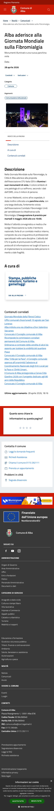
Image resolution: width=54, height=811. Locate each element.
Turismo (5, 620)
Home (5, 20)
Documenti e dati (9, 586)
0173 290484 (11, 727)
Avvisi (4, 680)
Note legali (6, 775)
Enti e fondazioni (9, 575)
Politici (4, 579)
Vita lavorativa (8, 606)
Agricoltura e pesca (10, 659)
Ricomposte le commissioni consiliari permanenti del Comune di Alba (22, 339)
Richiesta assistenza (10, 755)
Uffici (4, 571)
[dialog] (27, 794)
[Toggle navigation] (5, 9)
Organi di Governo (9, 564)
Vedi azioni (22, 75)
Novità (14, 20)
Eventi (4, 692)
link (49, 796)
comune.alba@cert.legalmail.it (19, 724)
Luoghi (4, 696)
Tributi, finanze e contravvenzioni (16, 645)
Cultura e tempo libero (11, 603)
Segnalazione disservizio (12, 748)
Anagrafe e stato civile (11, 599)
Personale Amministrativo (13, 582)
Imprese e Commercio (11, 610)
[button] (27, 806)
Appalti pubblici (8, 613)
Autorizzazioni (8, 655)
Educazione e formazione (12, 638)
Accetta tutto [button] (18, 801)
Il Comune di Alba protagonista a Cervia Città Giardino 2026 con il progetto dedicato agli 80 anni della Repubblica (26, 376)
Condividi (9, 75)
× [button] (51, 781)
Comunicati (25, 20)
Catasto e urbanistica (11, 617)
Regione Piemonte (11, 2)
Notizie (5, 672)
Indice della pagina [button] (16, 136)
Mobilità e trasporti (10, 624)
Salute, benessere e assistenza (15, 652)
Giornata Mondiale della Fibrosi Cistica (23, 316)
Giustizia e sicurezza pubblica (14, 641)
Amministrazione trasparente (14, 768)
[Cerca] (48, 9)
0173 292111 (23, 731)
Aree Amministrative (10, 568)
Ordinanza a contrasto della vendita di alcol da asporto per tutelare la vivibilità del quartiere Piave (26, 348)
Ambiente (6, 648)
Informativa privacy (10, 772)
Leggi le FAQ (7, 751)
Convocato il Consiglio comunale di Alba (23, 334)
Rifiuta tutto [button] (36, 801)
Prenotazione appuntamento (14, 744)
